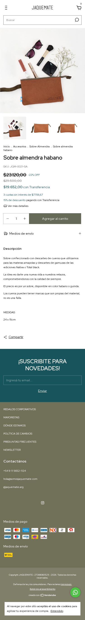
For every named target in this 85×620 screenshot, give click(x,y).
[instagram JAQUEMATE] (42, 503)
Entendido (57, 611)
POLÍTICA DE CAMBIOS (17, 433)
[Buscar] (76, 20)
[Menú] (6, 8)
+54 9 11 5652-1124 (14, 471)
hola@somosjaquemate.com (20, 479)
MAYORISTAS (11, 417)
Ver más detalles (17, 206)
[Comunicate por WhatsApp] (75, 592)
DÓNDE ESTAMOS (14, 425)
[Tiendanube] (42, 595)
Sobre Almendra (39, 146)
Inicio (6, 146)
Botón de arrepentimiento (42, 589)
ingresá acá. (66, 584)
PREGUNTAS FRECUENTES (19, 442)
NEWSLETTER (12, 450)
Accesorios (19, 146)
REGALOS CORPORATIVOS (19, 409)
